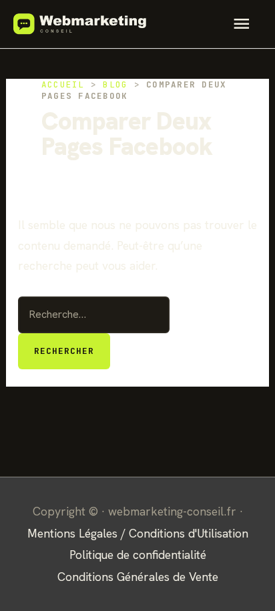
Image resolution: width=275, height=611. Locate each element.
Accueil (63, 84)
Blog (115, 84)
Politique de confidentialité (137, 554)
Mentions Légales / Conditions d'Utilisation (137, 533)
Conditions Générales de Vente (137, 576)
